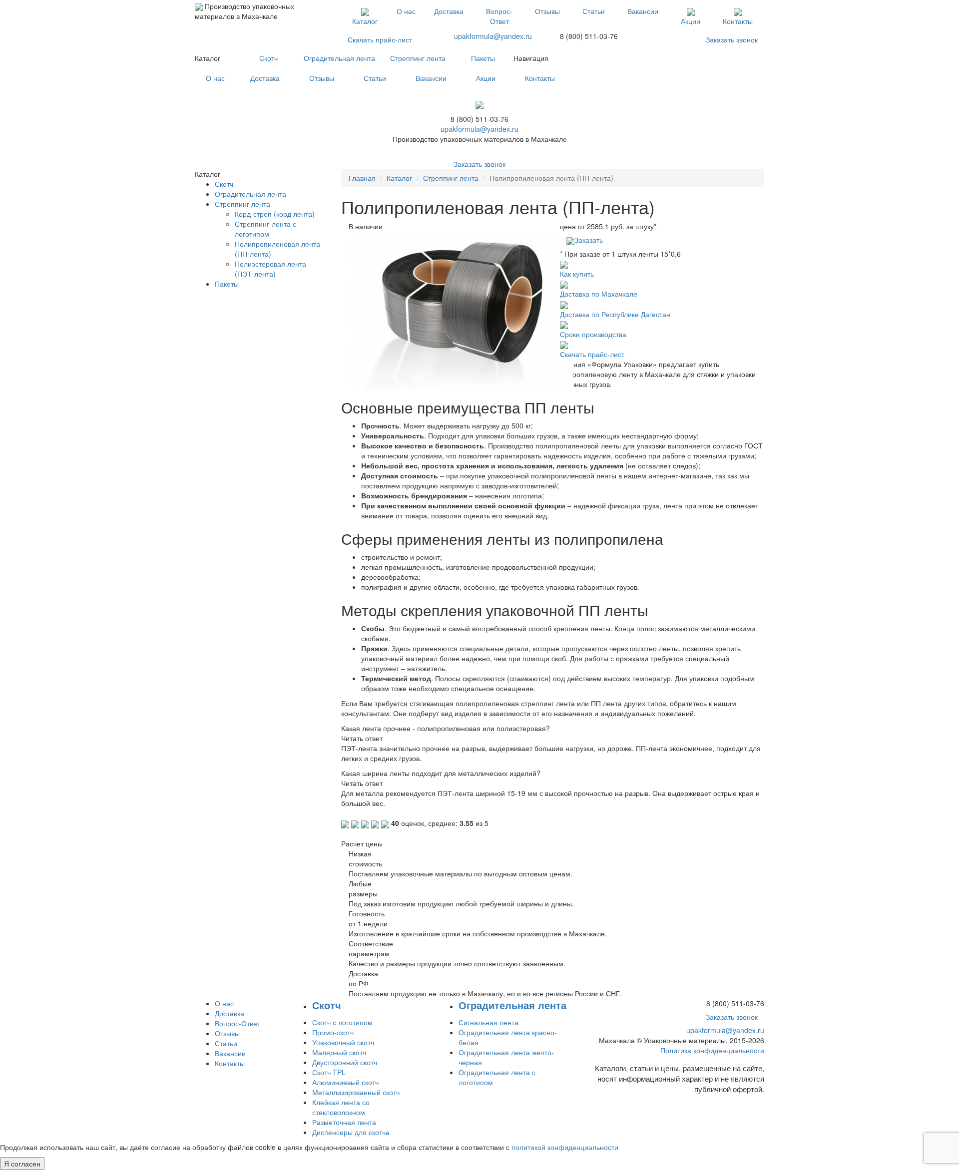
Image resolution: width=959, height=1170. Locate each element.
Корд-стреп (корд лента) (275, 214)
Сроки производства (593, 334)
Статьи (593, 11)
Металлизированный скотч (356, 1092)
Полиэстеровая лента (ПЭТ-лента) (270, 269)
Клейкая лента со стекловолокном (341, 1107)
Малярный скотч (339, 1052)
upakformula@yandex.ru (493, 36)
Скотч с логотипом (342, 1022)
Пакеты (483, 58)
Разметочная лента (344, 1122)
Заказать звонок (732, 39)
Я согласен (22, 1164)
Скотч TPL (329, 1072)
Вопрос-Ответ (499, 16)
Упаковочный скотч (343, 1042)
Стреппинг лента (418, 58)
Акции (690, 21)
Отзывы (547, 11)
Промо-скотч (333, 1032)
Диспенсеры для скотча (351, 1132)
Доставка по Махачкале (598, 294)
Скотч (268, 58)
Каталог (365, 21)
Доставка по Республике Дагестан (615, 314)
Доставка (449, 11)
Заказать (588, 240)
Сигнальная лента (488, 1022)
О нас (406, 11)
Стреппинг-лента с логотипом (265, 229)
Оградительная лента (339, 58)
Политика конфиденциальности (712, 1050)
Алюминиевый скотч (345, 1082)
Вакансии (642, 11)
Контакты (738, 21)
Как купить (577, 274)
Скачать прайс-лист (380, 39)
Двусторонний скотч (344, 1062)
